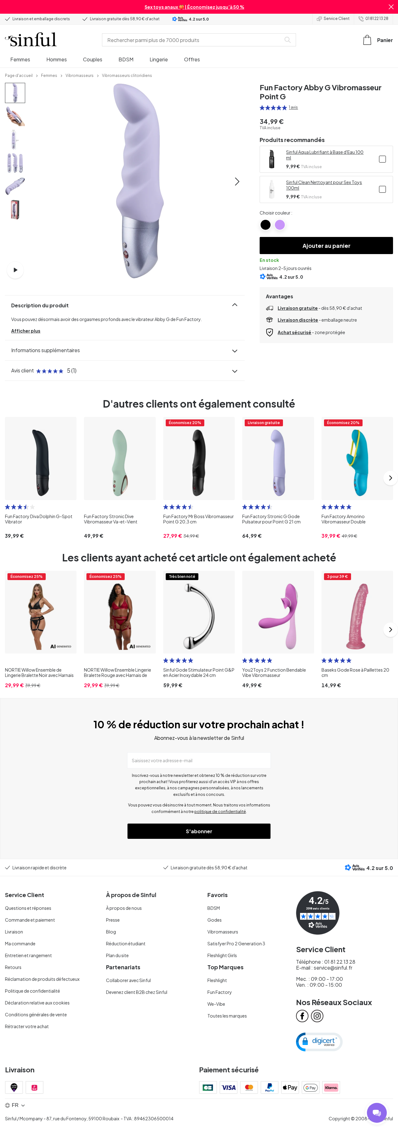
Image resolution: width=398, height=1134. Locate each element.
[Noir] (265, 225)
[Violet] (280, 225)
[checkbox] (382, 159)
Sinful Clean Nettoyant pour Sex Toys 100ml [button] (324, 185)
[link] (19, 75)
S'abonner (199, 831)
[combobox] (193, 40)
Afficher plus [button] (25, 330)
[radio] (262, 107)
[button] (391, 6)
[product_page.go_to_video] (15, 270)
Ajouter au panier (326, 245)
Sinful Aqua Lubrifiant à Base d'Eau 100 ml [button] (324, 154)
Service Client (336, 18)
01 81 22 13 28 (376, 18)
